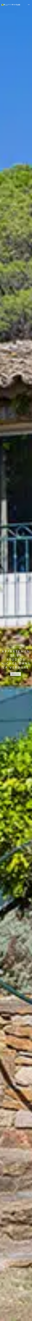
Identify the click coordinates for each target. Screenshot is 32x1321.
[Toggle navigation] (29, 4)
